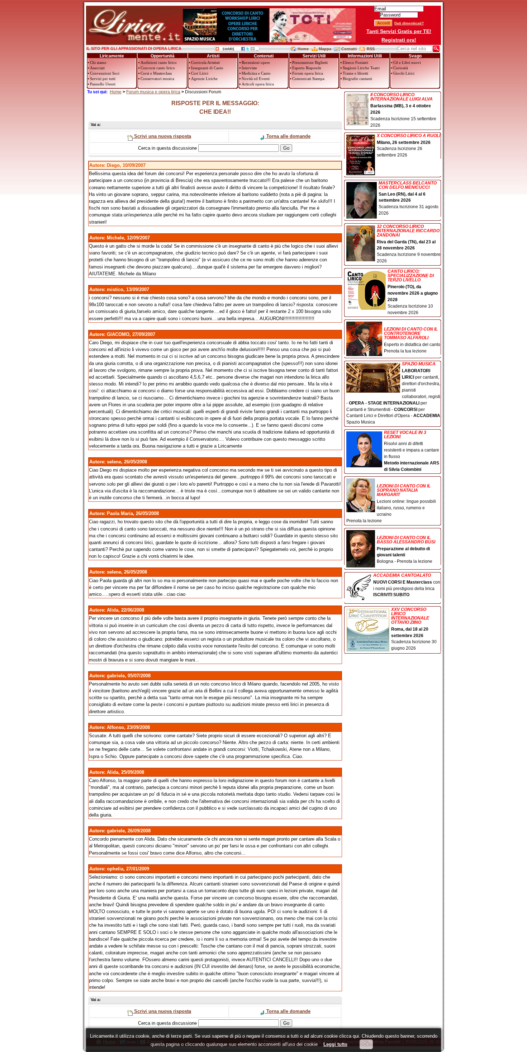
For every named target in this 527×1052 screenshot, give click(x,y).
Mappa (325, 49)
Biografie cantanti (357, 78)
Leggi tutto (335, 1044)
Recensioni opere (256, 62)
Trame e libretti (355, 73)
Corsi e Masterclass (156, 73)
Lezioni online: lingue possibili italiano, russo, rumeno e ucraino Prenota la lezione (391, 503)
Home (303, 49)
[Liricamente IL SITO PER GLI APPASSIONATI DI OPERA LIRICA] (134, 40)
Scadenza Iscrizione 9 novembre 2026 (409, 244)
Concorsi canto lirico (158, 68)
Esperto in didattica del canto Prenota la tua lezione (412, 340)
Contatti (349, 49)
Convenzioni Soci (104, 73)
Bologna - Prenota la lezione (406, 549)
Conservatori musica (157, 78)
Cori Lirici (199, 73)
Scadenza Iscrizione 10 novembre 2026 (413, 292)
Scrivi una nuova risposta (162, 136)
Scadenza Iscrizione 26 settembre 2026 (408, 146)
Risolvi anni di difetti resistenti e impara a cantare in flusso (411, 451)
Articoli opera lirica (258, 84)
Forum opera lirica (307, 73)
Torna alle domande (287, 136)
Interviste (249, 68)
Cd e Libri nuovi (407, 62)
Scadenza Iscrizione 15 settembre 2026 (403, 110)
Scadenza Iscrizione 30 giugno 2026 (414, 629)
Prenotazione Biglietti (310, 62)
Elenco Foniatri (355, 62)
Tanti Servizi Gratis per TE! (398, 31)
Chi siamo (98, 62)
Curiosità (400, 68)
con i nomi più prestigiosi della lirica (406, 585)
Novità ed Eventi (256, 78)
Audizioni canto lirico (159, 62)
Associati (97, 68)
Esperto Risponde (306, 68)
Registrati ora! (398, 40)
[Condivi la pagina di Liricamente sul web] (236, 50)
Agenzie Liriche (204, 78)
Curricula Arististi (205, 62)
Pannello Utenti (102, 84)
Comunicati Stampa (308, 78)
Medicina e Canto (256, 73)
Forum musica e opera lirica (153, 92)
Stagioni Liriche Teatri (361, 68)
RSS (371, 49)
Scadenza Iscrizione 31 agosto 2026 (408, 198)
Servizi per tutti (102, 78)
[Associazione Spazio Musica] (226, 40)
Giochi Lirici (403, 73)
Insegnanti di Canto (207, 68)
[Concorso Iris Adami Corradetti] (313, 40)
